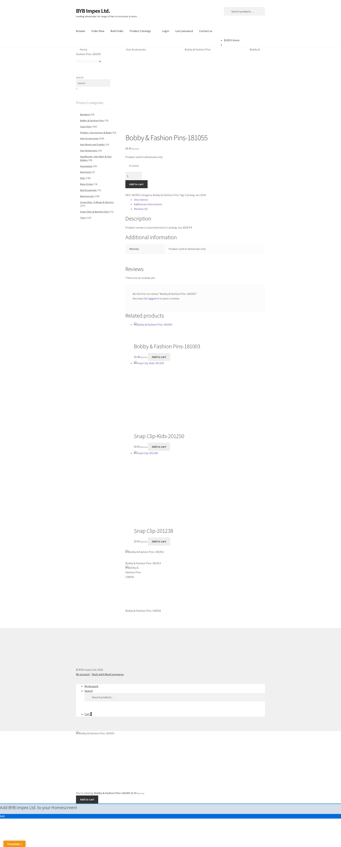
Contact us (205, 31)
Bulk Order (116, 31)
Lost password (184, 31)
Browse (80, 31)
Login (165, 31)
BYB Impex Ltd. (93, 10)
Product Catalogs (140, 31)
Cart (88, 714)
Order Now (97, 31)
